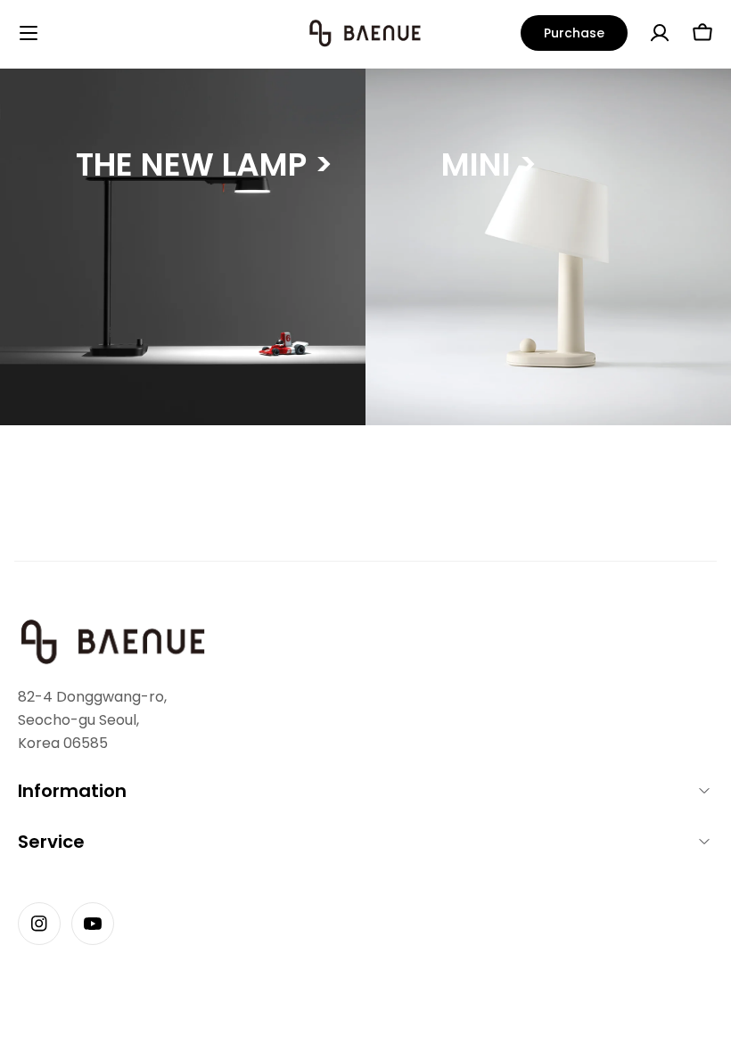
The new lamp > (204, 164)
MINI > (489, 164)
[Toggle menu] (28, 33)
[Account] (659, 33)
